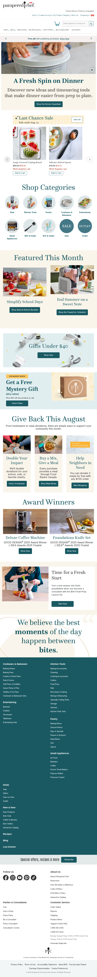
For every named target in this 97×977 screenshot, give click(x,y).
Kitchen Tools (57, 664)
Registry (66, 15)
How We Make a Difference (61, 885)
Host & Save (17, 403)
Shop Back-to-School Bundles (24, 310)
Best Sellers (8, 824)
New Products (9, 812)
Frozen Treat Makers (59, 769)
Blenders (54, 762)
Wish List (74, 15)
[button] (92, 70)
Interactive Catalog (10, 827)
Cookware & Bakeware (15, 664)
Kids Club (7, 816)
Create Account (45, 15)
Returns (53, 911)
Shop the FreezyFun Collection (72, 312)
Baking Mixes (56, 723)
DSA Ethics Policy (57, 893)
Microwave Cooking (58, 692)
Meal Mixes (55, 739)
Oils (52, 743)
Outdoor (6, 711)
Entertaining (9, 702)
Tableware (7, 718)
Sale (5, 789)
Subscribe (69, 859)
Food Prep (54, 684)
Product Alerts (56, 919)
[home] (48, 950)
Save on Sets (8, 797)
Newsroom (54, 881)
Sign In (35, 15)
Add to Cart (20, 173)
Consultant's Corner (11, 928)
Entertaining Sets (10, 722)
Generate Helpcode (58, 943)
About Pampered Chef (59, 876)
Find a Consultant (10, 924)
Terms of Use (30, 964)
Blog (5, 840)
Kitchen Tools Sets (58, 711)
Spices (53, 747)
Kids (52, 688)
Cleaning (54, 672)
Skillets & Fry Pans (11, 692)
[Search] (91, 24)
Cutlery (53, 680)
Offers (5, 793)
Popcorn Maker (56, 773)
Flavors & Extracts (58, 735)
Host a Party (8, 911)
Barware (6, 707)
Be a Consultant (62, 30)
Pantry (53, 719)
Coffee (53, 765)
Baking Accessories (58, 668)
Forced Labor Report (77, 964)
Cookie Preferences (59, 968)
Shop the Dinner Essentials (49, 104)
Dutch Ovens (8, 680)
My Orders (57, 15)
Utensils (53, 707)
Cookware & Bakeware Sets (14, 696)
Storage (53, 704)
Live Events (76, 30)
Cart (5, 907)
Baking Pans (8, 672)
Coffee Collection (10, 820)
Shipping (53, 915)
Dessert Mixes (56, 727)
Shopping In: (85, 15)
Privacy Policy (17, 964)
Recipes (7, 834)
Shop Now (48, 355)
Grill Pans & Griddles (11, 684)
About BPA (62, 964)
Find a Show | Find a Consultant (80, 11)
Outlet (5, 801)
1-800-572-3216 (56, 932)
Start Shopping (80, 485)
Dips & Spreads (56, 731)
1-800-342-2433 (56, 928)
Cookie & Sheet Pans (12, 676)
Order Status (55, 907)
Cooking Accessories (59, 676)
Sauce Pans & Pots (11, 688)
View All (77, 119)
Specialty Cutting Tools (59, 700)
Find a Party (8, 915)
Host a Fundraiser (17, 483)
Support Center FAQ (58, 924)
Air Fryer (54, 758)
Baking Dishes (9, 668)
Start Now (62, 604)
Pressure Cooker (57, 777)
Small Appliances (59, 753)
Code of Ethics (56, 889)
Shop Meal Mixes (48, 483)
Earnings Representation (39, 968)
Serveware (7, 714)
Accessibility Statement (47, 964)
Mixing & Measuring (58, 696)
